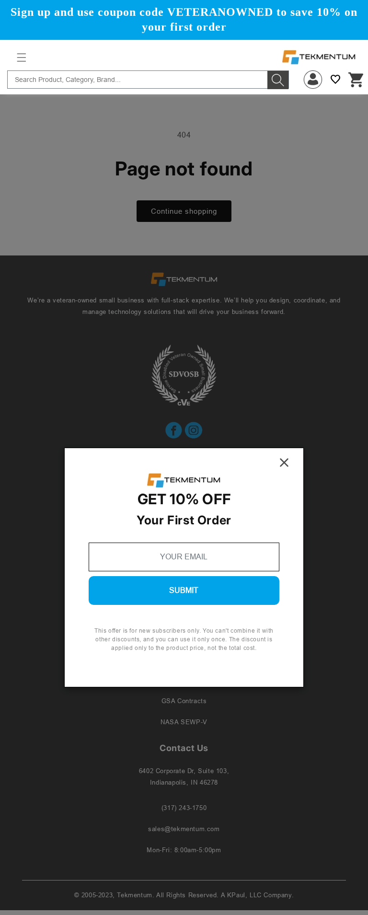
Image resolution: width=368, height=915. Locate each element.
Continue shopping (184, 211)
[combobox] (148, 79)
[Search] (277, 80)
